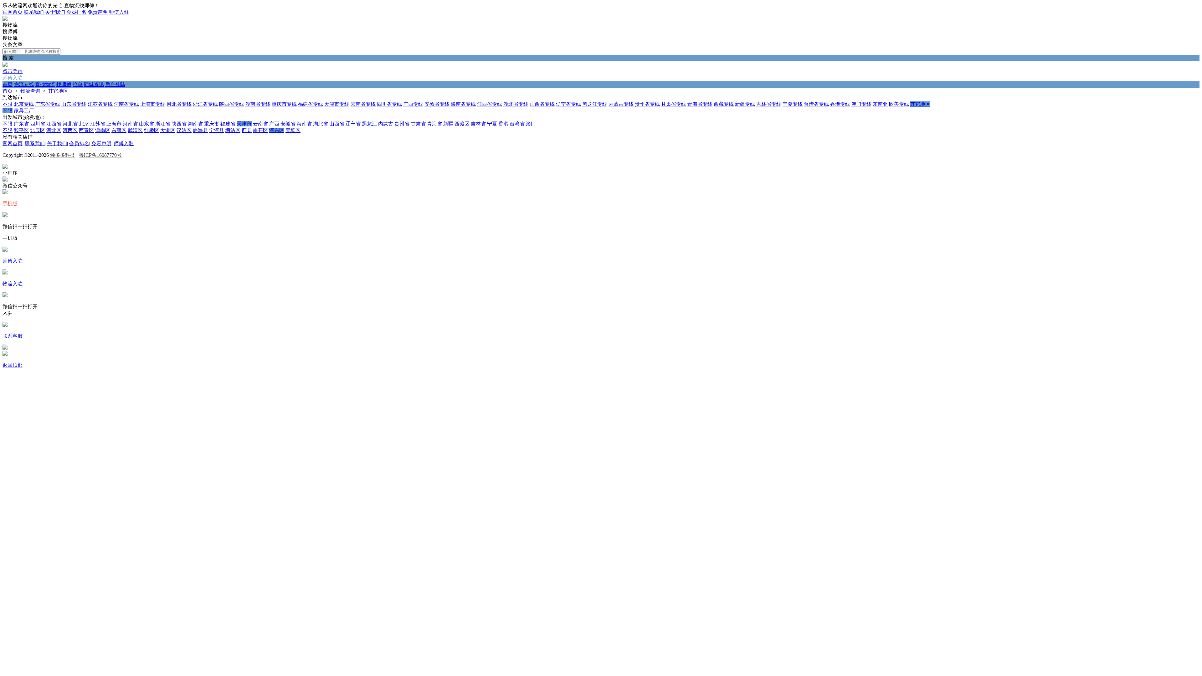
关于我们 (55, 12)
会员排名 (76, 12)
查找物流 (45, 84)
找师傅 (63, 84)
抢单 (78, 84)
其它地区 (58, 91)
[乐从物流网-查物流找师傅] (5, 19)
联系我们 (34, 12)
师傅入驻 (119, 12)
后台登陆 (115, 84)
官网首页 (13, 12)
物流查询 (30, 91)
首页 (8, 84)
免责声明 (98, 12)
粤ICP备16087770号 (100, 155)
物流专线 (24, 84)
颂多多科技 (62, 155)
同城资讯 (94, 84)
